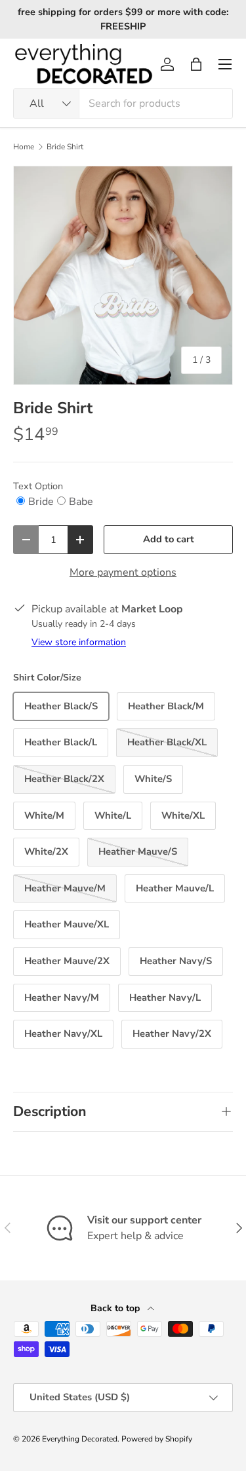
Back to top (116, 1308)
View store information (78, 642)
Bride (41, 501)
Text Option (38, 486)
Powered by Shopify (156, 1439)
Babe (81, 501)
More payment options (123, 572)
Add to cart (168, 539)
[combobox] (123, 103)
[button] (196, 64)
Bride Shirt (65, 147)
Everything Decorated (79, 1439)
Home (23, 147)
